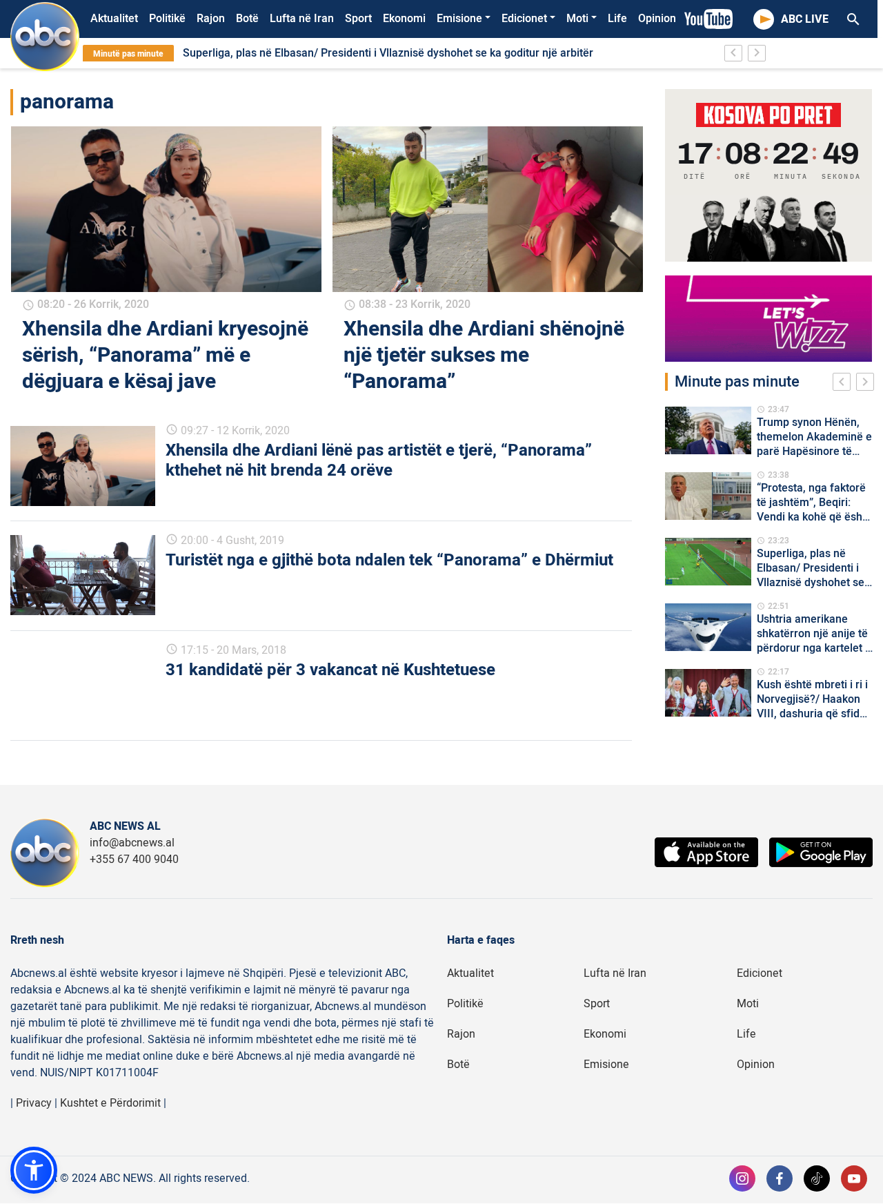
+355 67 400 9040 (134, 859)
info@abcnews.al (132, 843)
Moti (577, 18)
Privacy (34, 1103)
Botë (247, 18)
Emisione (459, 18)
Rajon (211, 18)
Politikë (167, 18)
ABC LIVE (805, 19)
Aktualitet (114, 18)
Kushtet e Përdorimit (110, 1103)
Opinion (657, 18)
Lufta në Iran (302, 18)
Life (617, 18)
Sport (358, 18)
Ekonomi (404, 18)
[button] (34, 1170)
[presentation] (844, 384)
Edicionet (524, 18)
